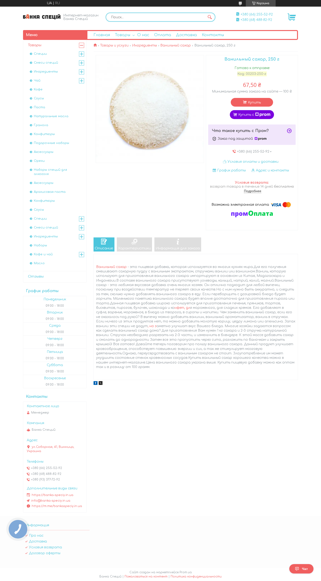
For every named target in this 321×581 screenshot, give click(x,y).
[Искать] (209, 17)
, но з (152, 326)
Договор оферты (44, 553)
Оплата (162, 35)
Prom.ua (186, 572)
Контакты (213, 35)
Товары (122, 35)
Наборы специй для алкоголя (50, 172)
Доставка (186, 35)
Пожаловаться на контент (146, 576)
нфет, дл (182, 308)
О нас (143, 35)
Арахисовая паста (50, 192)
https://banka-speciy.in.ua (52, 495)
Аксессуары (43, 152)
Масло (39, 263)
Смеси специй (46, 62)
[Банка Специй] (42, 17)
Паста (39, 107)
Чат (305, 569)
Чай (37, 80)
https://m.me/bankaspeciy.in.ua (57, 506)
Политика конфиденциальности (196, 576)
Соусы (39, 98)
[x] (100, 384)
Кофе (38, 89)
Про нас (36, 535)
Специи (40, 53)
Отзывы (36, 277)
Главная (102, 35)
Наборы (40, 245)
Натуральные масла (51, 116)
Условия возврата (45, 547)
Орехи (39, 161)
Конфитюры (44, 134)
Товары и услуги (114, 45)
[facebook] (96, 384)
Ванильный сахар (175, 45)
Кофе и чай (43, 254)
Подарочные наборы (51, 143)
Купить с (246, 114)
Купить (254, 102)
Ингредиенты (144, 45)
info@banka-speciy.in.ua (50, 500)
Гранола (41, 125)
